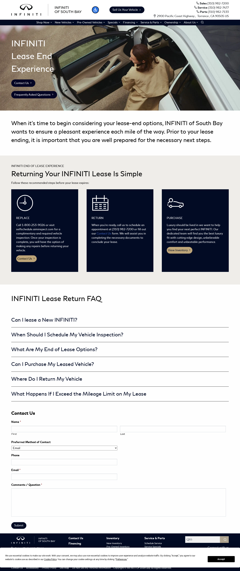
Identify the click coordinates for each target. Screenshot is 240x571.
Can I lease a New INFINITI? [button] (44, 320)
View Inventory (178, 250)
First (14, 434)
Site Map (65, 568)
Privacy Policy (49, 568)
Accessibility (32, 568)
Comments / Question (26, 485)
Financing (75, 543)
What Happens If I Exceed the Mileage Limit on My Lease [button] (78, 394)
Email (16, 470)
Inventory (112, 538)
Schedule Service (153, 543)
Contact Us (22, 83)
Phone (15, 455)
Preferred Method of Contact (31, 442)
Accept (221, 559)
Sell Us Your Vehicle (125, 9)
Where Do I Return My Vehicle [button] (46, 379)
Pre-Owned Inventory (117, 546)
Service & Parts (154, 538)
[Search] (224, 539)
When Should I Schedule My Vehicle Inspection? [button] (67, 335)
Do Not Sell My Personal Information (91, 568)
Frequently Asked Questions (32, 94)
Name (16, 422)
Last (122, 434)
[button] (95, 9)
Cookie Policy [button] (50, 559)
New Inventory (114, 543)
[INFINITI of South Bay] (46, 9)
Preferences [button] (121, 559)
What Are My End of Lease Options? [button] (54, 349)
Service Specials (152, 546)
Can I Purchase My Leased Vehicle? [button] (52, 364)
